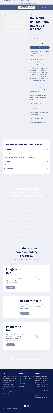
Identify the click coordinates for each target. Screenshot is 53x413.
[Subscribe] (37, 367)
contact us (36, 97)
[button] (4, 7)
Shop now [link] (10, 287)
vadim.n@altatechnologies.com (38, 122)
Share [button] (32, 132)
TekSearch (9, 408)
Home (1, 0)
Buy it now (39, 47)
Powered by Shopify (15, 408)
